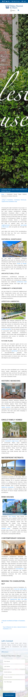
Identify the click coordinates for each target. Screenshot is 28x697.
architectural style (22, 282)
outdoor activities (6, 329)
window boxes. (5, 528)
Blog (2, 194)
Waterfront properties (7, 487)
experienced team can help (18, 599)
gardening (14, 351)
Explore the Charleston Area (9, 201)
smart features (20, 568)
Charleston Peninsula (20, 200)
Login (24, 1)
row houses (12, 516)
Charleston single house (12, 441)
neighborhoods (5, 225)
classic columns (5, 407)
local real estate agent (20, 589)
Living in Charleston (7, 200)
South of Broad (21, 263)
